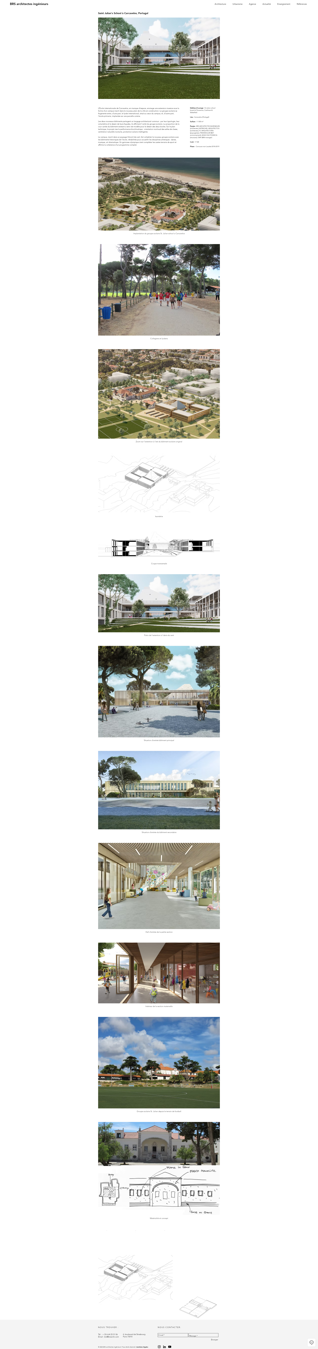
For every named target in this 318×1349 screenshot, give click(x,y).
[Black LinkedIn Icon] (164, 1347)
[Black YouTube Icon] (170, 1347)
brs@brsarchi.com (111, 1337)
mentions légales (142, 1347)
